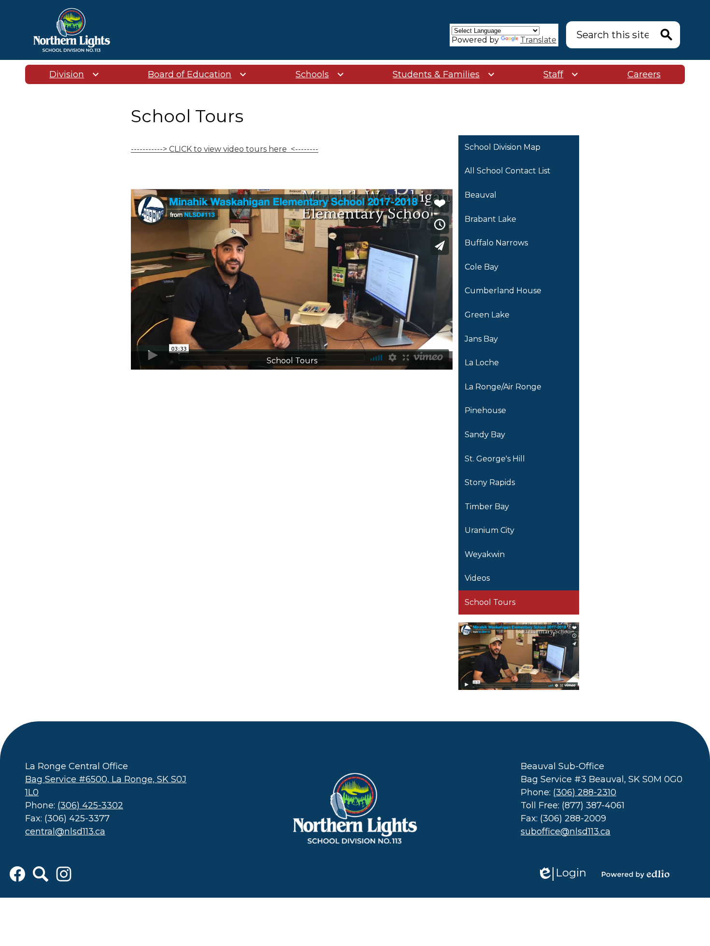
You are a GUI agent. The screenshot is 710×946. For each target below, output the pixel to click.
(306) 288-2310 (584, 792)
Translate (538, 39)
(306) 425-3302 (90, 805)
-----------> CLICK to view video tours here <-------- (224, 149)
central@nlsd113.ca (65, 831)
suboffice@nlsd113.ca (566, 831)
